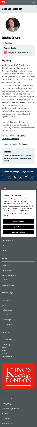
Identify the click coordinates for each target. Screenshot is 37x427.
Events (11, 305)
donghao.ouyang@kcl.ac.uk (18, 52)
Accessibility (12, 418)
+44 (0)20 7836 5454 (8, 340)
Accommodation (15, 271)
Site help (11, 413)
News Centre (14, 300)
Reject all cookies (18, 227)
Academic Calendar (16, 285)
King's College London (12, 8)
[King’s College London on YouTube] (26, 177)
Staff (11, 246)
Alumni (12, 251)
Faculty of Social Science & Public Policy (18, 155)
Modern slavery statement (17, 408)
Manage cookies (14, 423)
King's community (15, 325)
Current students (15, 241)
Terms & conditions (15, 399)
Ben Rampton (24, 144)
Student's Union (14, 310)
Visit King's (13, 315)
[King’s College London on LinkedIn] (20, 177)
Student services (15, 266)
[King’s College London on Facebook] (4, 177)
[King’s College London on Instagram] (15, 177)
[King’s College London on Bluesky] (32, 177)
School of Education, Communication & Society (17, 159)
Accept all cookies (18, 232)
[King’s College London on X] (9, 177)
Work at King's (14, 320)
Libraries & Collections (17, 276)
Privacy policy (13, 404)
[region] (18, 213)
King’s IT (12, 280)
